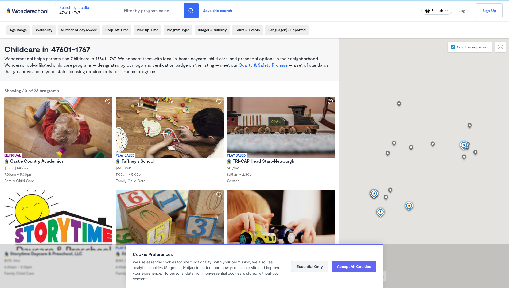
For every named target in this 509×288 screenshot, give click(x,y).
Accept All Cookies (354, 266)
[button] (380, 212)
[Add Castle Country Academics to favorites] (107, 102)
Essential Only (310, 266)
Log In (464, 10)
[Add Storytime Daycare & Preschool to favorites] (219, 194)
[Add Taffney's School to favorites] (219, 102)
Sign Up (489, 10)
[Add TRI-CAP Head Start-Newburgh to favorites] (330, 102)
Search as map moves (473, 47)
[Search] (191, 10)
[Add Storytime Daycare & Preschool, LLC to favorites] (107, 194)
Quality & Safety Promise (263, 64)
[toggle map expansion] (500, 47)
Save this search (217, 10)
